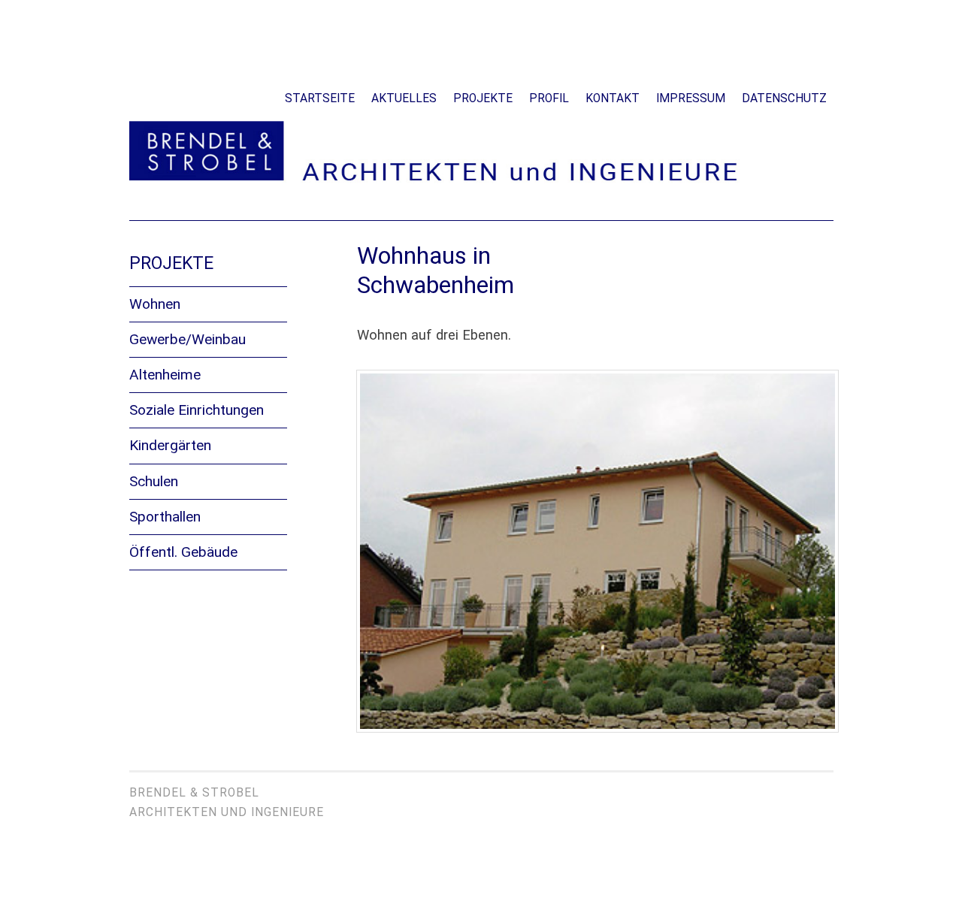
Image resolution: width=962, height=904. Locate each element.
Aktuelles (404, 98)
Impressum (690, 98)
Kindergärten (170, 445)
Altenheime (165, 374)
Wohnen (154, 304)
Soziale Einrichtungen (196, 410)
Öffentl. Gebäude (183, 552)
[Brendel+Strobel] (481, 181)
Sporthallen (165, 516)
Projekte (483, 98)
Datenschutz (784, 98)
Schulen (153, 481)
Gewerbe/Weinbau (187, 339)
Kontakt (612, 98)
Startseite (320, 98)
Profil (549, 98)
